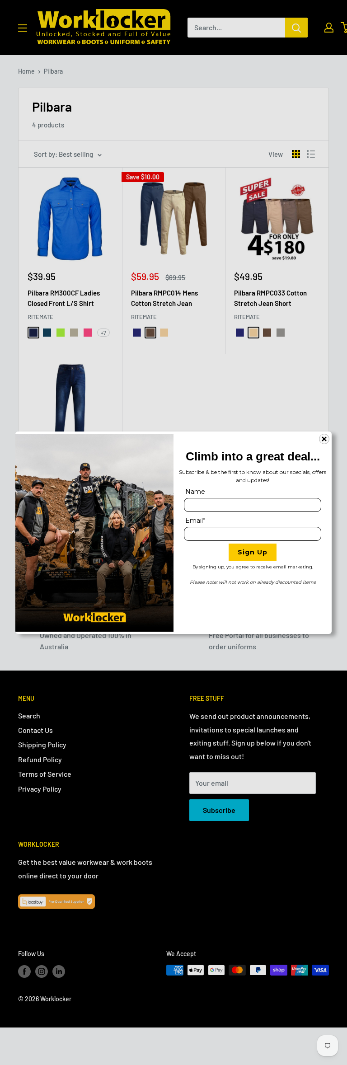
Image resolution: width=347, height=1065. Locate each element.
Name (195, 492)
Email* (195, 520)
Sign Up (252, 552)
